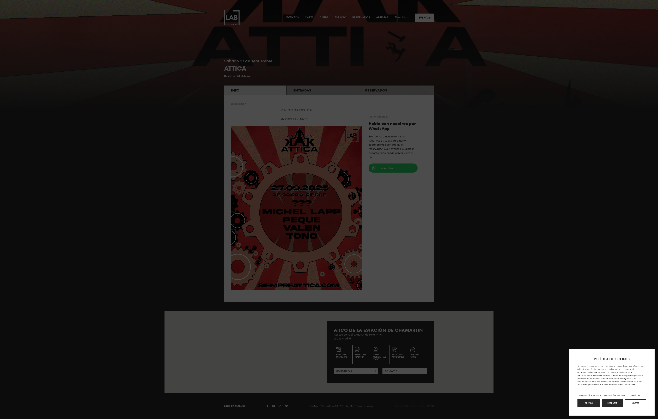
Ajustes (635, 403)
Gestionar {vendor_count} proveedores (621, 395)
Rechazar (612, 403)
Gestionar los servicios (590, 395)
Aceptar (589, 403)
